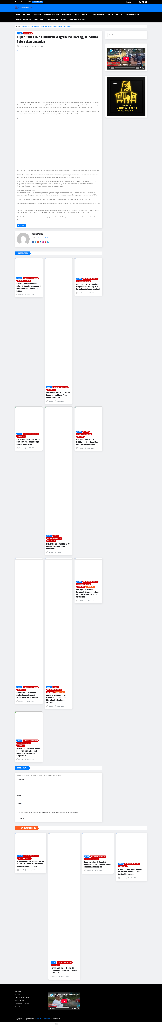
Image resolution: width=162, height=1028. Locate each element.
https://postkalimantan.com (47, 238)
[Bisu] (140, 68)
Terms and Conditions (77, 20)
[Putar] (109, 68)
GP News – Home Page (51, 14)
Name (19, 795)
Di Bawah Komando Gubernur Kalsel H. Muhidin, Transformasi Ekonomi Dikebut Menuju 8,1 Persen (28, 287)
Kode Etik (119, 14)
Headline (22, 225)
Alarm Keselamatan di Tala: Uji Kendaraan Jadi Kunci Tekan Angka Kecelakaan (58, 395)
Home (18, 14)
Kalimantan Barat (99, 14)
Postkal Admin (24, 46)
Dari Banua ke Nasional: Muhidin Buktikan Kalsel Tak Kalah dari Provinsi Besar (87, 442)
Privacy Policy (39, 20)
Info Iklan (86, 14)
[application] (126, 59)
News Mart (47, 1019)
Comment (20, 780)
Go (142, 35)
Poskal (21, 294)
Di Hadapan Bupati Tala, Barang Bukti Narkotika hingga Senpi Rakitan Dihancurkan (28, 442)
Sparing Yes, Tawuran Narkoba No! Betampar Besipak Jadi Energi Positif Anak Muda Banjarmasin (28, 752)
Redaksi (63, 20)
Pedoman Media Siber (133, 14)
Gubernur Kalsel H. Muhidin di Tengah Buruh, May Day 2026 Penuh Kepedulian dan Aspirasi (88, 287)
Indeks (77, 14)
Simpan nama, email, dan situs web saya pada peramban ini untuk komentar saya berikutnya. (48, 812)
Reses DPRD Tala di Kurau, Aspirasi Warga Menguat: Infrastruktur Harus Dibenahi (27, 695)
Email (19, 804)
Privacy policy (53, 20)
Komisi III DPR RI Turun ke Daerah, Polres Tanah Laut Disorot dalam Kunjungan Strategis (56, 699)
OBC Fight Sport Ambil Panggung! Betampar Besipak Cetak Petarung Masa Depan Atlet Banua (87, 593)
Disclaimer (27, 14)
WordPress (38, 1019)
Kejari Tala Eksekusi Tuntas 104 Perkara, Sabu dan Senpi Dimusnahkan (58, 546)
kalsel (110, 14)
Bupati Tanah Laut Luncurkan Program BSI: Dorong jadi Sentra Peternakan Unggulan (47, 26)
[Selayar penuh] (143, 68)
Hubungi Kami (67, 14)
